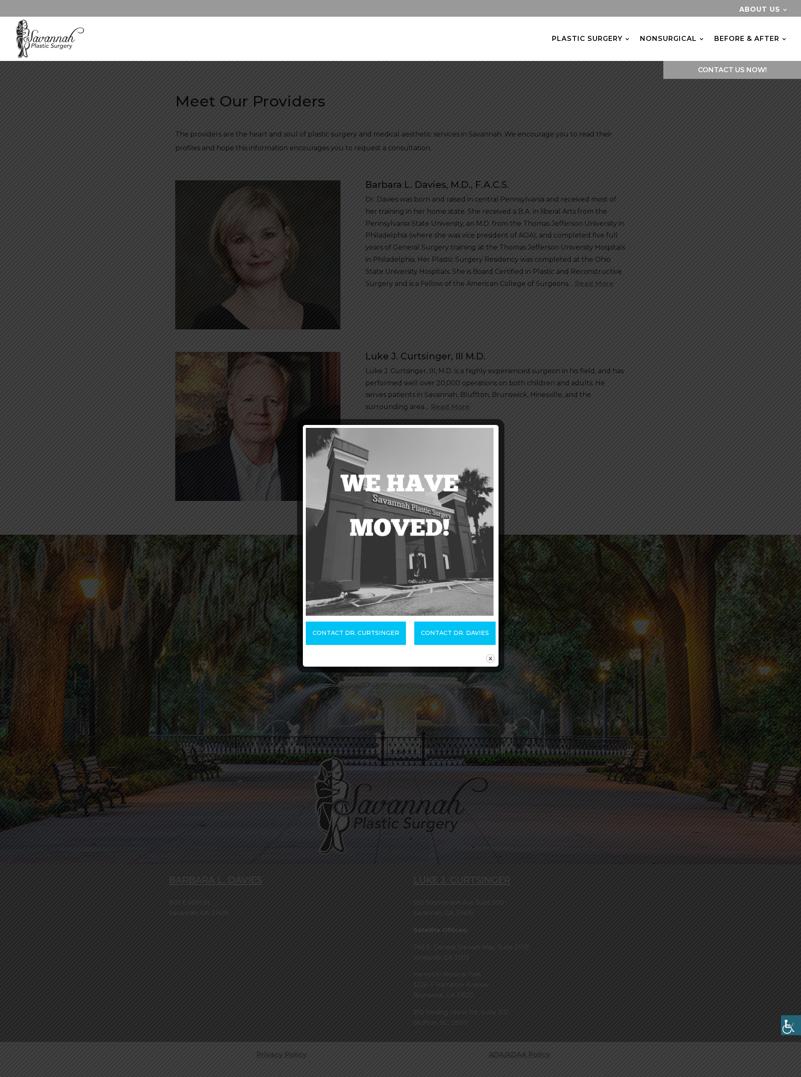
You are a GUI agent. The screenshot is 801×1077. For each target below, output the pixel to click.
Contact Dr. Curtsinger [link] (355, 633)
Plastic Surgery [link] (587, 39)
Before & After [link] (746, 39)
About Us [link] (759, 9)
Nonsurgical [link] (668, 39)
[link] (791, 1025)
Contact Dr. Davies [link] (455, 633)
